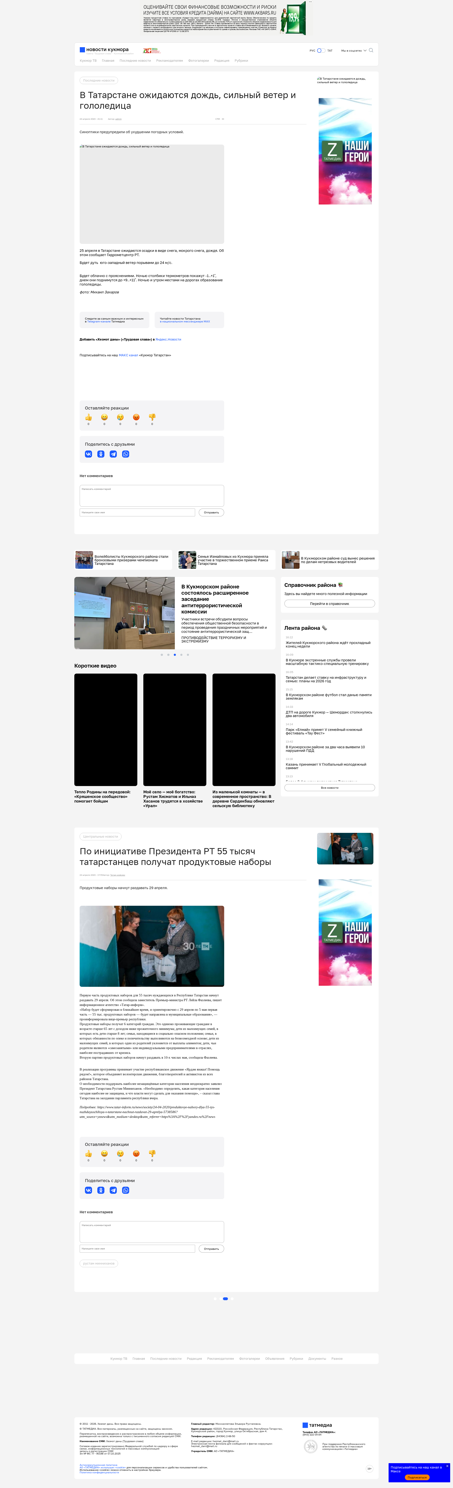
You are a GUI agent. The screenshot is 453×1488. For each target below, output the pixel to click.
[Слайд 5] (188, 655)
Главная (108, 60)
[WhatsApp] (125, 454)
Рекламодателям (169, 60)
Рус (312, 50)
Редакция (221, 60)
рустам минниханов (98, 1263)
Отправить (211, 512)
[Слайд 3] (175, 655)
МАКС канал (128, 355)
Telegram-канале (99, 321)
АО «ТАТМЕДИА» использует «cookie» (103, 1467)
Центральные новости (100, 836)
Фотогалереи (198, 60)
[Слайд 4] (181, 655)
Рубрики (241, 60)
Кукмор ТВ (88, 60)
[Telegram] (113, 454)
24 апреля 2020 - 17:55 (91, 875)
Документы (317, 1358)
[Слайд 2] (168, 655)
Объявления (274, 1358)
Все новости (330, 787)
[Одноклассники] (100, 454)
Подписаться (417, 1477)
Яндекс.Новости (168, 339)
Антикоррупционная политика (98, 1464)
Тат (329, 50)
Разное (337, 1358)
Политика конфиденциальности (99, 1472)
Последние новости (135, 60)
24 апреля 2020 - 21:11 (91, 119)
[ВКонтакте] (88, 454)
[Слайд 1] (162, 655)
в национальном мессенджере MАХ (185, 321)
